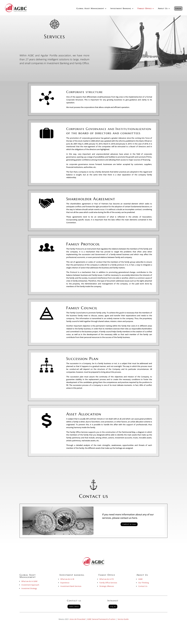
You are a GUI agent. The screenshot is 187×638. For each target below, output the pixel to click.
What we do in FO (106, 579)
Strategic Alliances (106, 586)
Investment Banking (120, 9)
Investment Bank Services (70, 586)
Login (178, 8)
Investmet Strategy (29, 588)
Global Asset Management (90, 9)
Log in (113, 606)
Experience (64, 582)
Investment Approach (30, 585)
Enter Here (74, 606)
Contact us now (129, 524)
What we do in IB (67, 579)
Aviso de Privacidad (77, 619)
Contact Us (142, 586)
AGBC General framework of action (101, 619)
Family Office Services (108, 582)
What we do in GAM (29, 581)
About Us (163, 9)
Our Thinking (143, 582)
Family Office (145, 9)
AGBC (140, 579)
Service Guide (123, 619)
